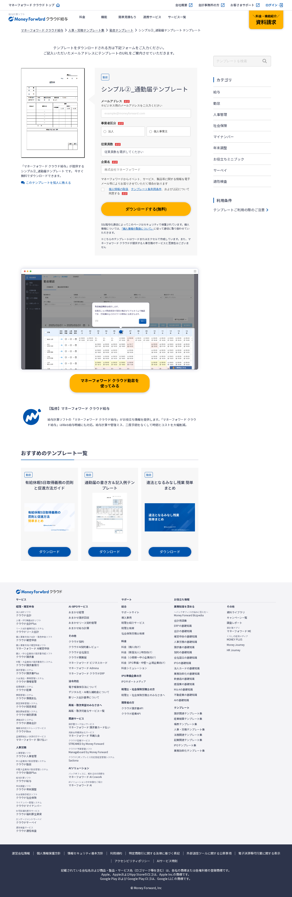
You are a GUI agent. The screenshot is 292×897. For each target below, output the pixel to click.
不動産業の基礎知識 (185, 694)
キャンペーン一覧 (237, 617)
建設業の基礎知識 (184, 684)
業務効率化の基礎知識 (187, 673)
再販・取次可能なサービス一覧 (87, 711)
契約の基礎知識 (183, 652)
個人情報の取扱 (118, 189)
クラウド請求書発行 (34, 663)
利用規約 (116, 853)
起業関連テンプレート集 (188, 740)
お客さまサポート (242, 5)
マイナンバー (223, 136)
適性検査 (220, 181)
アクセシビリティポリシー (132, 861)
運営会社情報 (21, 853)
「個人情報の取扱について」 (138, 228)
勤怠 (216, 103)
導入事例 (126, 617)
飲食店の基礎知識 (184, 678)
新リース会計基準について (84, 697)
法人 (111, 131)
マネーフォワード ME (239, 629)
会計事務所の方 (208, 5)
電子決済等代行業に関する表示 (259, 853)
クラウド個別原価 (26, 713)
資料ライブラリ (236, 612)
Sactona (91, 759)
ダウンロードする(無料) (146, 209)
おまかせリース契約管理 (83, 622)
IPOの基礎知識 (182, 663)
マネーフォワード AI (86, 783)
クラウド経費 (24, 688)
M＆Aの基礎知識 (183, 689)
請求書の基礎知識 (184, 647)
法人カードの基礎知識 (187, 668)
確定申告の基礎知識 (185, 636)
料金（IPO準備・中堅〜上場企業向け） (144, 662)
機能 (104, 17)
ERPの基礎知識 (183, 625)
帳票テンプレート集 (185, 724)
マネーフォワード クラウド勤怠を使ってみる (110, 383)
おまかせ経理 (76, 612)
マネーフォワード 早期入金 (84, 734)
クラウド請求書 (34, 655)
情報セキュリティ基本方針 (85, 853)
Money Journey (236, 644)
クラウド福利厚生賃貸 (29, 812)
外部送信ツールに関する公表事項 (209, 853)
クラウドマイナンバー (29, 804)
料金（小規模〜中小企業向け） (139, 657)
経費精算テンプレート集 (188, 718)
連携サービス (152, 17)
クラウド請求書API (132, 708)
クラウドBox (31, 730)
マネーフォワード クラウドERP (87, 673)
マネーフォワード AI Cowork (87, 775)
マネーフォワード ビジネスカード (88, 662)
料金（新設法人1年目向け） (137, 652)
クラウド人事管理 (26, 754)
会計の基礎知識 (183, 631)
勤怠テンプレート (121, 30)
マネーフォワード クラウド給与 (42, 30)
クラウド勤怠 (31, 763)
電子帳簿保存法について (83, 687)
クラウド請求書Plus (27, 671)
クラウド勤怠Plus (32, 771)
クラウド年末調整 (26, 788)
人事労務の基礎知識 (185, 641)
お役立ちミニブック (228, 159)
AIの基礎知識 (181, 700)
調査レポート (234, 622)
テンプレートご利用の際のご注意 (239, 209)
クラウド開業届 (78, 657)
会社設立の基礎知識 (185, 657)
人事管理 (220, 114)
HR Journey (233, 650)
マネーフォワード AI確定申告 (32, 647)
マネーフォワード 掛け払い (31, 738)
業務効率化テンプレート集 (189, 750)
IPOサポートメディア (133, 681)
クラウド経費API (131, 713)
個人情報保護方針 (49, 853)
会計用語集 (180, 620)
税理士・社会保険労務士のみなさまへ (143, 695)
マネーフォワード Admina (84, 668)
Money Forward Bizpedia (191, 614)
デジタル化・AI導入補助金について (89, 692)
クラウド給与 (23, 779)
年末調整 (220, 147)
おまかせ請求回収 (79, 617)
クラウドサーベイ (29, 821)
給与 (216, 91)
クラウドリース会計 (30, 630)
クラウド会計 (23, 614)
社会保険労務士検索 (133, 633)
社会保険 (220, 125)
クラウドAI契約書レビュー (84, 647)
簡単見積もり (127, 17)
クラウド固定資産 (26, 705)
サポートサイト (130, 612)
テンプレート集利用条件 (146, 189)
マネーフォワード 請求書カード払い (89, 726)
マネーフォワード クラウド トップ (32, 5)
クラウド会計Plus (28, 622)
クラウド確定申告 (34, 638)
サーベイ (220, 170)
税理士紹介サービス (133, 622)
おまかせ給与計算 (79, 628)
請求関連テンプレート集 (188, 713)
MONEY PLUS (237, 638)
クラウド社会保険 (26, 796)
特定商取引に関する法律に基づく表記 (154, 853)
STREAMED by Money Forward (86, 742)
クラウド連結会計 (26, 721)
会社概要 (181, 5)
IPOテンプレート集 (185, 745)
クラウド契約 (76, 641)
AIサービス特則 (167, 861)
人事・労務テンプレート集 (86, 30)
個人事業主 (161, 131)
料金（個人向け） (131, 647)
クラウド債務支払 (26, 696)
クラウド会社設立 (79, 652)
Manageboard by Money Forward (88, 750)
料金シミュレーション (134, 668)
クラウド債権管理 (30, 680)
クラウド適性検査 (26, 829)
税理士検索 (127, 628)
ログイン (271, 5)
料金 (82, 17)
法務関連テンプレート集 (188, 734)
